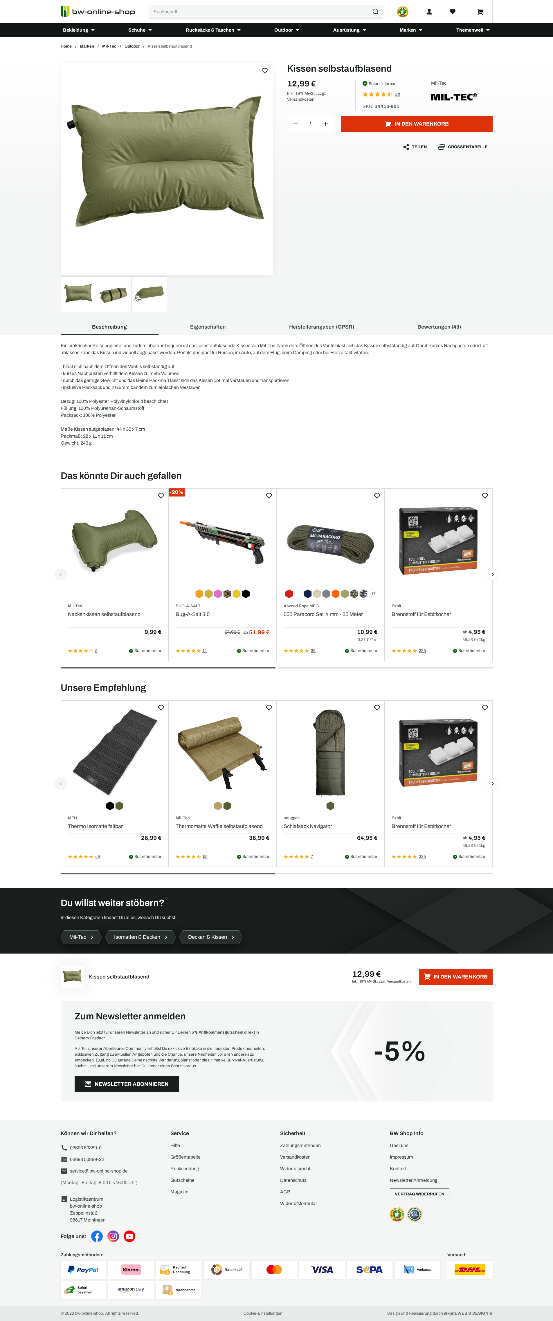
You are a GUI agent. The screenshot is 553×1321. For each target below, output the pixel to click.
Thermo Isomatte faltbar (95, 826)
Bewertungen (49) (439, 327)
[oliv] (167, 169)
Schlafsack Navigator (308, 826)
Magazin (179, 1191)
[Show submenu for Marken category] (420, 30)
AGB (285, 1191)
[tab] (168, 667)
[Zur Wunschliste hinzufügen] (264, 71)
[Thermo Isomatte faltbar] (115, 753)
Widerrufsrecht (295, 1168)
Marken (408, 30)
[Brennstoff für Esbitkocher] (438, 541)
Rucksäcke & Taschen (210, 30)
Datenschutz (293, 1180)
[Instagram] (113, 1236)
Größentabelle (468, 147)
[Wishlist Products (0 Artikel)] (452, 11)
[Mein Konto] (429, 11)
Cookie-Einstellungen (263, 1313)
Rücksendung (184, 1168)
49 (97, 856)
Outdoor (283, 30)
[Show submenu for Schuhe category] (150, 30)
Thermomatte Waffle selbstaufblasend (219, 826)
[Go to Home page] (101, 11)
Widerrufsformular (298, 1203)
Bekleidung (75, 30)
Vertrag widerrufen (419, 1194)
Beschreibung (109, 327)
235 (422, 650)
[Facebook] (97, 1236)
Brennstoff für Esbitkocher (421, 614)
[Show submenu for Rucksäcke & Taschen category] (238, 30)
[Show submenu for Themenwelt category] (487, 30)
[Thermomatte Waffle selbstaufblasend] (222, 753)
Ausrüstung (346, 30)
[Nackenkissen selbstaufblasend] (115, 541)
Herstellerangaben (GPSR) (321, 327)
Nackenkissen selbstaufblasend (104, 614)
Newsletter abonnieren (132, 1084)
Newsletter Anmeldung (413, 1180)
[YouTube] (129, 1236)
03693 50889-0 (86, 1147)
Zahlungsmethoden (300, 1145)
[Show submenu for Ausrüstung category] (364, 30)
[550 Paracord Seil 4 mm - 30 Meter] (330, 541)
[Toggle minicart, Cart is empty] (481, 11)
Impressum (401, 1157)
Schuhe (136, 30)
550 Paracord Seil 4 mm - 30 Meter (323, 614)
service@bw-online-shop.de (99, 1170)
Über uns (399, 1145)
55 (205, 856)
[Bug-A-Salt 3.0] (222, 541)
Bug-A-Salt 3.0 (193, 614)
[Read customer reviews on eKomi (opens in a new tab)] (402, 11)
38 (313, 650)
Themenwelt (469, 30)
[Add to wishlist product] (161, 496)
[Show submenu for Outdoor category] (297, 30)
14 (204, 650)
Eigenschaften (208, 327)
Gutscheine (182, 1180)
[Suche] (376, 11)
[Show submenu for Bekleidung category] (92, 30)
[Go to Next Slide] (492, 574)
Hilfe (175, 1145)
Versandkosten (300, 99)
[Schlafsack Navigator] (330, 753)
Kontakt (398, 1168)
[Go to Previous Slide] (60, 574)
